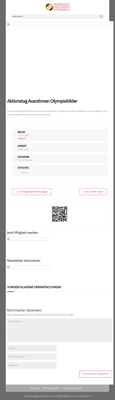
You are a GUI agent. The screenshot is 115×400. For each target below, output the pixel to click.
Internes (24, 172)
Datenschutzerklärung (72, 388)
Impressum (35, 388)
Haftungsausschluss (51, 388)
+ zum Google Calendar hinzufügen (31, 191)
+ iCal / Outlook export (93, 191)
